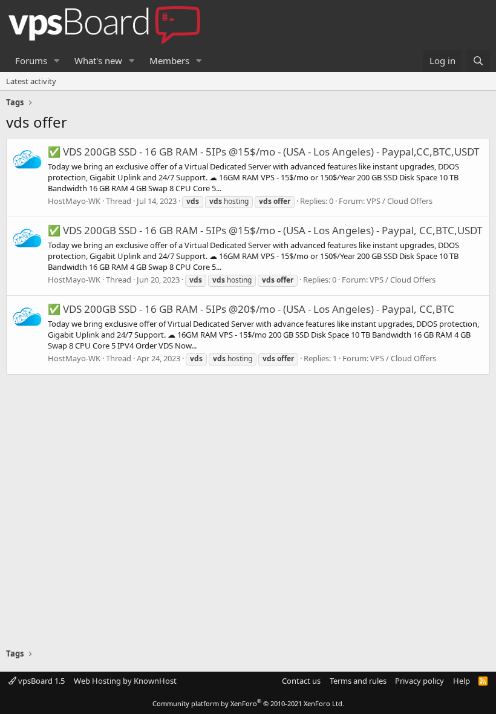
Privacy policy (419, 680)
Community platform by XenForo (248, 703)
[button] (56, 61)
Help (461, 680)
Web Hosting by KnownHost (125, 680)
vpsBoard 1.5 (40, 680)
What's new (98, 60)
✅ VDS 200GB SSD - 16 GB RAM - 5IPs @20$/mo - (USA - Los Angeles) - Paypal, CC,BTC (251, 309)
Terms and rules (358, 680)
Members (169, 60)
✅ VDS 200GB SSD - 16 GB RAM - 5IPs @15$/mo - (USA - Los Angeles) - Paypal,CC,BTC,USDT (263, 152)
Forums (31, 60)
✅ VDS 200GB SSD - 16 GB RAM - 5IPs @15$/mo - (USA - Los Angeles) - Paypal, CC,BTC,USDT (265, 230)
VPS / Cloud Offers (399, 200)
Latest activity (31, 81)
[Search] (478, 61)
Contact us (301, 680)
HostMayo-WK (74, 200)
